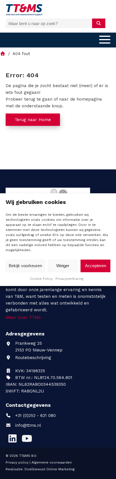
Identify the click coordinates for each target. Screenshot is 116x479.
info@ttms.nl (28, 425)
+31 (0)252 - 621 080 (35, 415)
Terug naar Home (33, 119)
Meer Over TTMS (23, 317)
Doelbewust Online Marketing (49, 469)
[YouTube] (26, 438)
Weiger (62, 265)
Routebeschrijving (32, 357)
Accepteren (95, 265)
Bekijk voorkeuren (25, 265)
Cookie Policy (41, 279)
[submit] (98, 23)
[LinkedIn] (12, 438)
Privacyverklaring (69, 279)
